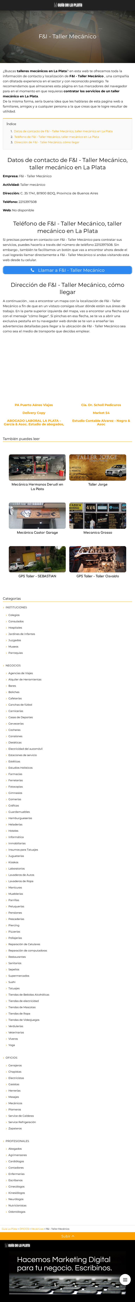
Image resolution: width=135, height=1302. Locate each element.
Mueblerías (15, 893)
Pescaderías (16, 919)
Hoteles (13, 830)
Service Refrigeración (22, 1122)
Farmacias (15, 774)
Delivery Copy (33, 413)
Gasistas (13, 1084)
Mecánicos (15, 1103)
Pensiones (15, 912)
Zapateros (15, 1128)
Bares (12, 685)
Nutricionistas (17, 1205)
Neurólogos (15, 1199)
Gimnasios (15, 793)
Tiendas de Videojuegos (23, 1019)
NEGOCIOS (13, 665)
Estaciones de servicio (22, 755)
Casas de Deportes (20, 717)
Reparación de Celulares (24, 944)
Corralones (15, 736)
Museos (13, 646)
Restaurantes (17, 956)
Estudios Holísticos (20, 767)
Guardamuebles (19, 811)
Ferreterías (15, 780)
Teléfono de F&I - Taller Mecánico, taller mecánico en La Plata (56, 136)
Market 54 (101, 413)
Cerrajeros (15, 1065)
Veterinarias (16, 1032)
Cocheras (14, 730)
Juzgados (14, 640)
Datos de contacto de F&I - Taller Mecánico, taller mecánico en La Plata (63, 131)
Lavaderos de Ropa (20, 881)
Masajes (13, 1097)
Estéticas (14, 761)
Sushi (11, 982)
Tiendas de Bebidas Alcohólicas (28, 994)
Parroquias (15, 653)
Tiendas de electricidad (23, 1001)
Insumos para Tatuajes (23, 849)
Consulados (16, 621)
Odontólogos (16, 1211)
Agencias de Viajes (20, 673)
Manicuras (15, 887)
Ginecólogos (16, 1186)
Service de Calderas (21, 1115)
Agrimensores (17, 1155)
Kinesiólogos (16, 1192)
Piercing (13, 925)
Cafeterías (15, 698)
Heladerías (15, 824)
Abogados (15, 1148)
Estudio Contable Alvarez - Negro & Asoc (101, 422)
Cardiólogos (16, 1161)
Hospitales (15, 627)
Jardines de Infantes (21, 634)
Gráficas (13, 805)
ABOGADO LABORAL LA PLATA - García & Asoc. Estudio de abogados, (34, 422)
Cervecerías (16, 723)
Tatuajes (14, 988)
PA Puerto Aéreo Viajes (34, 405)
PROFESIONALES (17, 1141)
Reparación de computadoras (27, 950)
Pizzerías (14, 931)
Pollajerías (15, 938)
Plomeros (14, 1109)
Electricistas (16, 1078)
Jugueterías (16, 856)
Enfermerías (16, 1174)
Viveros (13, 1038)
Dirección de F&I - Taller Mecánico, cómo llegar (46, 142)
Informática (16, 837)
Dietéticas (14, 742)
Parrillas (13, 900)
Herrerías (14, 1090)
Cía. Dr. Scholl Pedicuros (101, 405)
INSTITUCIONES (16, 607)
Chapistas (14, 1071)
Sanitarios (14, 963)
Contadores (16, 1167)
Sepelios (13, 969)
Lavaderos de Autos (21, 875)
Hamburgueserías (20, 818)
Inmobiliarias (16, 843)
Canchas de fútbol (20, 704)
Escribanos (15, 1180)
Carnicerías (15, 711)
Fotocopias (15, 786)
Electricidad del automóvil (25, 748)
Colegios (14, 615)
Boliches (13, 692)
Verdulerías (15, 1026)
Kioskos (13, 862)
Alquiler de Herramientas (24, 679)
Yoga (11, 1045)
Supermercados (18, 975)
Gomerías (14, 799)
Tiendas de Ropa (19, 1013)
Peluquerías (16, 906)
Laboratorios (16, 868)
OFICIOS (11, 1057)
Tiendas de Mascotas (22, 1007)
